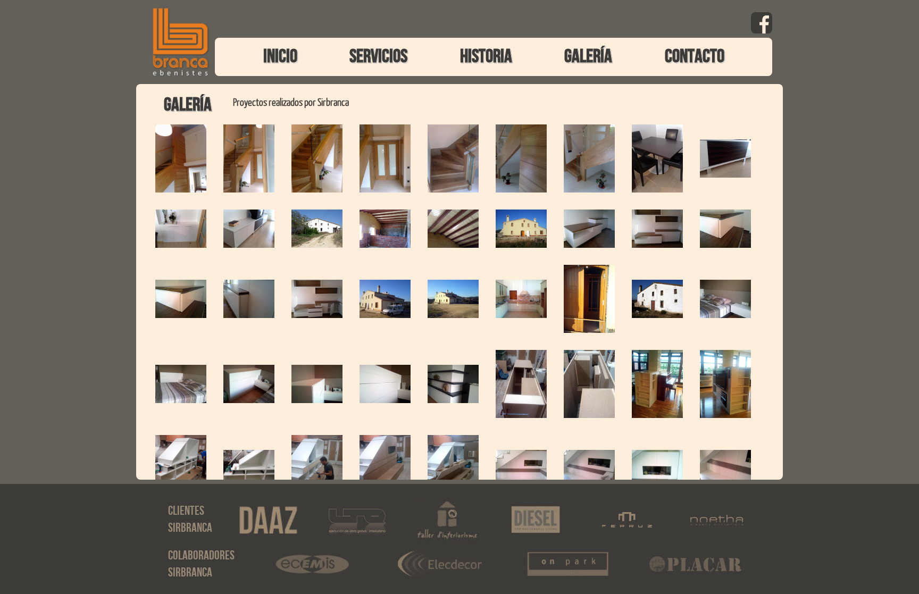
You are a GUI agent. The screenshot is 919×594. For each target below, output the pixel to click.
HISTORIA (486, 57)
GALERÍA (588, 57)
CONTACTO (694, 57)
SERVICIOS (378, 57)
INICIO (280, 57)
